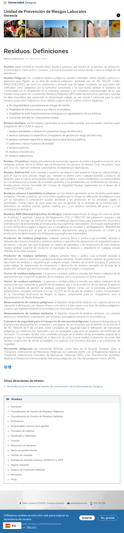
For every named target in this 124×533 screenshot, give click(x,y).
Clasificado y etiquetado (23, 435)
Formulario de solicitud (22, 430)
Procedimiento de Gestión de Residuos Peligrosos (37, 411)
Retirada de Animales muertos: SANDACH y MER (37, 460)
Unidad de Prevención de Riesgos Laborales (45, 11)
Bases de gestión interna (24, 450)
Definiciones (17, 421)
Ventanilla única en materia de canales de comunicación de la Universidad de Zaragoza (55, 386)
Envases (15, 440)
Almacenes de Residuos (23, 445)
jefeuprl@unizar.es (78, 503)
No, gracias (108, 518)
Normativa (16, 474)
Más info (31, 527)
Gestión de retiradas (21, 455)
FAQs (14, 479)
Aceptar (87, 518)
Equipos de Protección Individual (28, 469)
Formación (16, 406)
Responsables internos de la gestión (30, 426)
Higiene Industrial (20, 464)
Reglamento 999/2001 (103, 227)
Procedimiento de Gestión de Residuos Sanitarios (37, 416)
